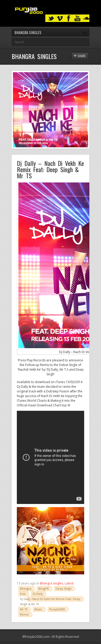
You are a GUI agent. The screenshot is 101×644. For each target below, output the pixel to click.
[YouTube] (77, 18)
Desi (23, 594)
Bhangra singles (51, 583)
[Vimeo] (60, 18)
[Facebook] (69, 18)
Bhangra (25, 588)
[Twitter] (51, 18)
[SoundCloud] (86, 18)
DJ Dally (38, 594)
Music (38, 609)
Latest (69, 583)
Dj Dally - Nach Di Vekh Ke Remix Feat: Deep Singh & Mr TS (50, 601)
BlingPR (43, 588)
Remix (24, 614)
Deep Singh (63, 588)
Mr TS (23, 609)
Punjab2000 (57, 609)
